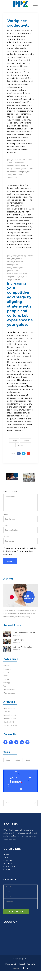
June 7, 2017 (16, 635)
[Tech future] (7, 641)
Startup (6, 679)
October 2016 (8, 722)
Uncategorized (9, 693)
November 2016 (9, 719)
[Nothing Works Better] (7, 649)
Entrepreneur (8, 669)
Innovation (7, 672)
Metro (5, 676)
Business (6, 665)
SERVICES (7, 861)
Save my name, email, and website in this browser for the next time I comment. (20, 551)
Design (14, 440)
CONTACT (7, 869)
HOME (6, 855)
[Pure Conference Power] (7, 634)
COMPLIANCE (9, 867)
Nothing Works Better (23, 647)
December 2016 (9, 715)
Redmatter (31, 964)
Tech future (18, 640)
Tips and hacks (9, 690)
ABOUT (6, 858)
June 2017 (7, 712)
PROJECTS (7, 864)
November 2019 (9, 708)
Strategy (6, 683)
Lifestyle (26, 440)
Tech (5, 686)
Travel (20, 445)
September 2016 (10, 725)
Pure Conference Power (24, 633)
